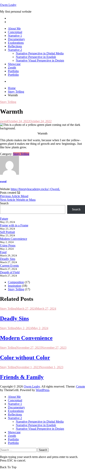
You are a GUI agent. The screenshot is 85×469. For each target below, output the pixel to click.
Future (4, 218)
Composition (16, 282)
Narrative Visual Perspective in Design (40, 60)
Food (3, 252)
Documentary (16, 39)
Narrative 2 (15, 49)
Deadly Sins (7, 259)
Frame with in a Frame (14, 225)
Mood (14, 196)
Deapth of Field (10, 272)
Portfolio (13, 71)
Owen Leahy (8, 5)
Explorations (16, 42)
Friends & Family (22, 377)
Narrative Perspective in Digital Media (40, 53)
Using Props (7, 245)
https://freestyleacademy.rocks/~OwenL (35, 189)
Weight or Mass (18, 199)
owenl (4, 121)
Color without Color (25, 357)
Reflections (15, 46)
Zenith (12, 67)
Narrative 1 (15, 35)
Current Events (9, 265)
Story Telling (8, 102)
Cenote (80, 386)
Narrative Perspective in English (36, 57)
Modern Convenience (13, 238)
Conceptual (15, 32)
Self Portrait (7, 232)
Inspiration (14, 285)
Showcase (14, 64)
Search (4, 203)
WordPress (42, 390)
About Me (14, 28)
